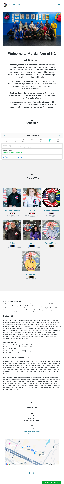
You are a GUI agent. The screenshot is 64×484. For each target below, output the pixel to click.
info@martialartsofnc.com (32, 431)
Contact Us (32, 434)
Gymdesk (36, 479)
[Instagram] (34, 473)
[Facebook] (29, 473)
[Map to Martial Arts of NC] (32, 452)
